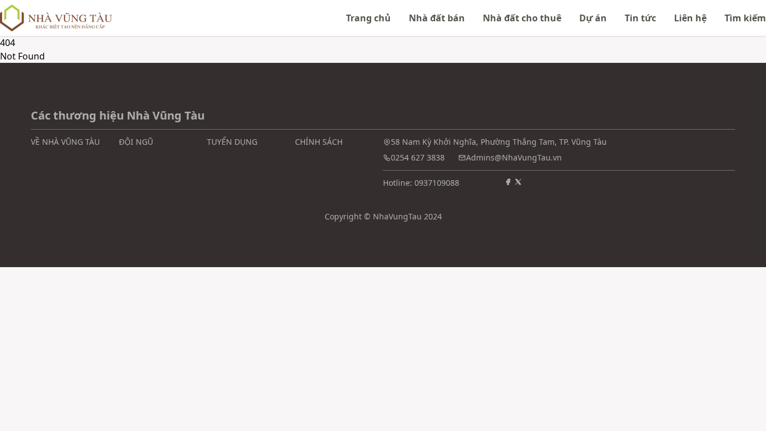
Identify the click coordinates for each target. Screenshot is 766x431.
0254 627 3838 (418, 157)
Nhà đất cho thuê (522, 18)
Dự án (593, 18)
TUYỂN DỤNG (232, 141)
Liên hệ (690, 18)
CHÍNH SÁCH (319, 141)
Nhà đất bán (437, 18)
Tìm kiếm (745, 18)
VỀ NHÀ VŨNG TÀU (65, 141)
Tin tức (640, 18)
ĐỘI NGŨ (136, 141)
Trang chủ (368, 18)
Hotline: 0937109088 (421, 182)
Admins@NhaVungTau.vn (514, 157)
